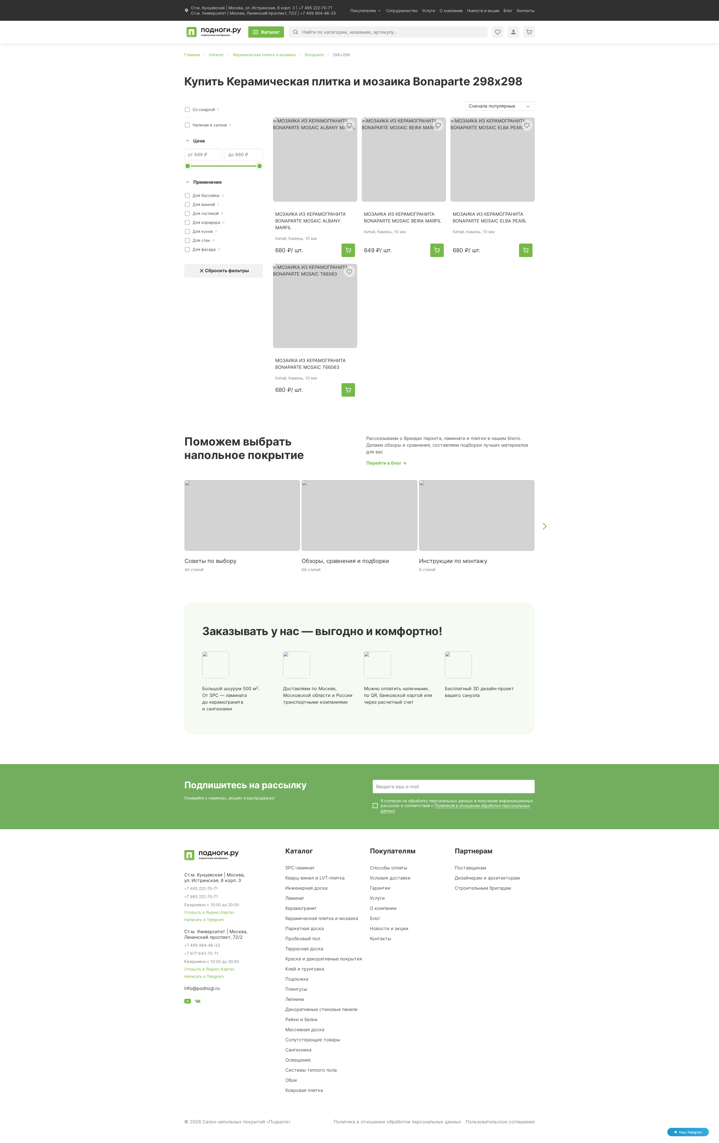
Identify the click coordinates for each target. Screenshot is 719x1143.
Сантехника (298, 1050)
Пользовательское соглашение (500, 1121)
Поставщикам (470, 868)
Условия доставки (390, 878)
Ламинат (294, 898)
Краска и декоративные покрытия (323, 959)
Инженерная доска (306, 888)
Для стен (204, 240)
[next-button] (544, 526)
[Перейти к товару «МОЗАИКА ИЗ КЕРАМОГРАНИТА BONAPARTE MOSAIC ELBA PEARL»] (492, 159)
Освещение (298, 1060)
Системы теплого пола (311, 1070)
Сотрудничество (402, 10)
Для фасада (206, 249)
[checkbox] (187, 109)
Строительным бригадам (483, 888)
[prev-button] (174, 526)
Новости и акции (483, 10)
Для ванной (206, 204)
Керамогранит (301, 908)
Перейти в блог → (386, 463)
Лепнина (294, 999)
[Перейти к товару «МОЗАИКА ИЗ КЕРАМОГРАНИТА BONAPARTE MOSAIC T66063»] (315, 306)
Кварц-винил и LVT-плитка (315, 878)
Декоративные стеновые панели (321, 1009)
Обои (291, 1080)
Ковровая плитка (304, 1090)
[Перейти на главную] (213, 32)
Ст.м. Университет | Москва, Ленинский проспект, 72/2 (244, 13)
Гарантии (380, 888)
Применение (207, 182)
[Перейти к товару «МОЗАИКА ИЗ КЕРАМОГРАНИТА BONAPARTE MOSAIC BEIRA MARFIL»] (404, 159)
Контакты (526, 10)
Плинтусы (296, 989)
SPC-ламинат (300, 868)
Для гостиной (208, 213)
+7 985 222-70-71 (201, 896)
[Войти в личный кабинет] (497, 32)
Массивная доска (304, 1029)
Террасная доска (304, 948)
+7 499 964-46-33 (318, 13)
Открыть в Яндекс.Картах (209, 912)
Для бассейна (208, 195)
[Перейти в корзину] (529, 32)
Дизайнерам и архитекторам (487, 878)
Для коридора (209, 222)
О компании (451, 10)
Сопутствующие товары (312, 1039)
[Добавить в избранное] (349, 125)
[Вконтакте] (197, 1002)
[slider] (187, 166)
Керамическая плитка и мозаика (321, 918)
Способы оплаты (388, 868)
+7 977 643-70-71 (201, 953)
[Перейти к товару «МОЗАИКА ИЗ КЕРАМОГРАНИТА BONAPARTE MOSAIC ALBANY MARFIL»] (315, 159)
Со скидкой (206, 109)
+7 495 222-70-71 (315, 7)
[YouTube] (187, 1002)
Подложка (296, 979)
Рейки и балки (301, 1019)
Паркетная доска (304, 928)
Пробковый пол (302, 938)
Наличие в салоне (212, 124)
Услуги (428, 10)
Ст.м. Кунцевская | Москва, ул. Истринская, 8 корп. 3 (243, 7)
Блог (508, 10)
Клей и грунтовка (304, 969)
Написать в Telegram (204, 919)
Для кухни (205, 231)
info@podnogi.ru (202, 988)
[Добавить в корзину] (348, 250)
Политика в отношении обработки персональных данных (397, 1121)
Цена (199, 141)
